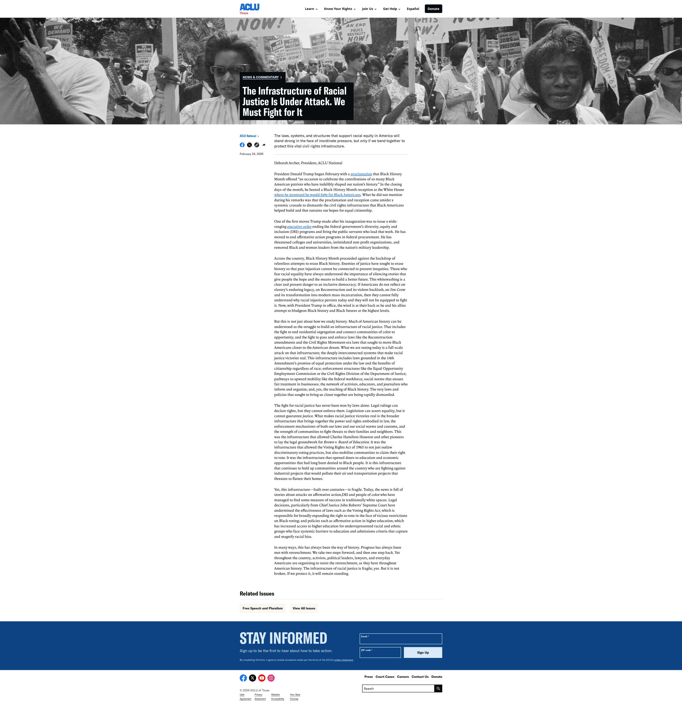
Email (365, 636)
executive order (299, 226)
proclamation (361, 173)
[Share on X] (249, 146)
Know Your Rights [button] (338, 9)
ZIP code (366, 650)
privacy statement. (344, 659)
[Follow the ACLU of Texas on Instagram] (271, 678)
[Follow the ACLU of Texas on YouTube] (261, 678)
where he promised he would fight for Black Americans (317, 194)
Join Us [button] (367, 9)
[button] (256, 145)
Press (368, 677)
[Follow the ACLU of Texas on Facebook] (243, 678)
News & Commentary (261, 77)
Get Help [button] (390, 9)
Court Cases (385, 677)
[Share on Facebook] (242, 146)
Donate (433, 9)
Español (413, 9)
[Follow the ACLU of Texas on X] (252, 678)
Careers (403, 677)
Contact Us (420, 677)
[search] (438, 688)
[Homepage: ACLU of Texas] (252, 9)
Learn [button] (309, 9)
